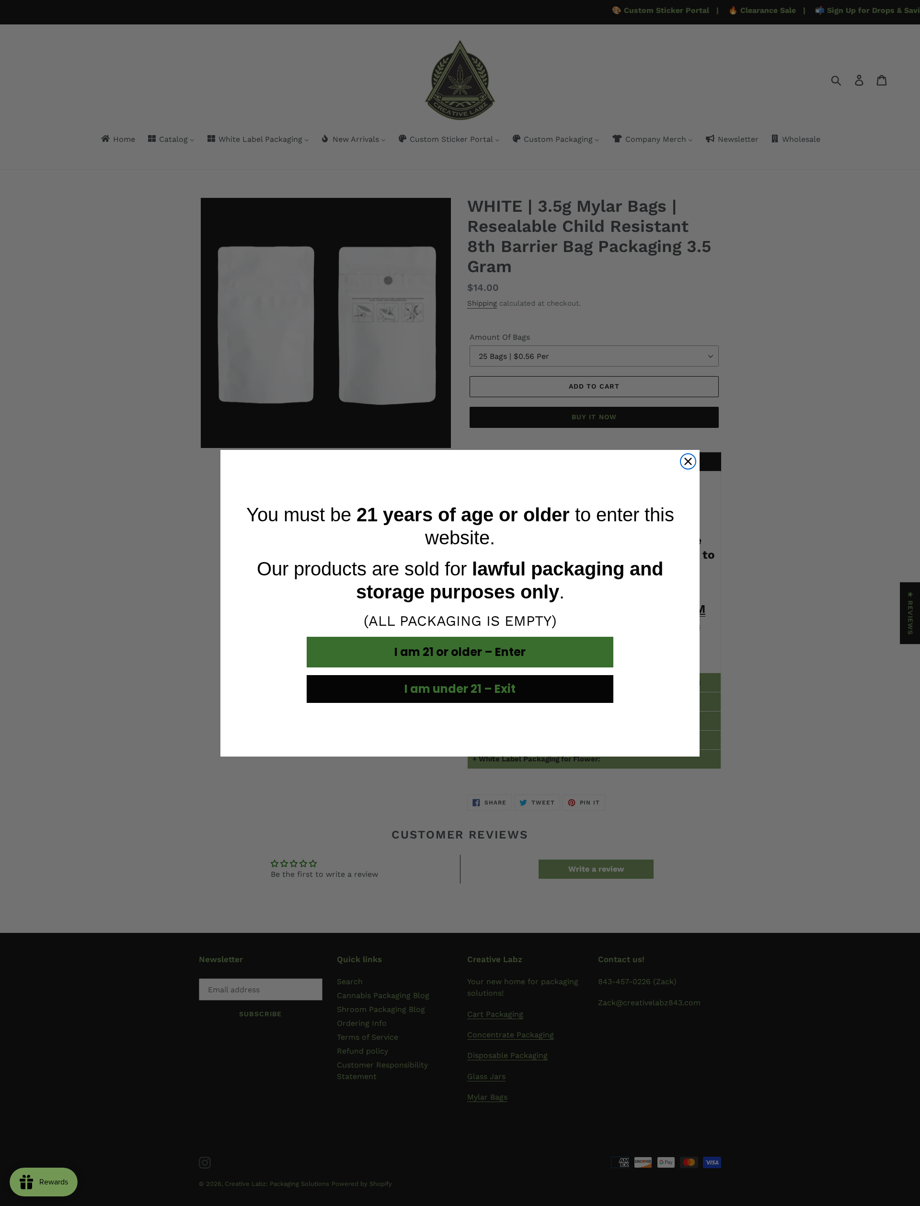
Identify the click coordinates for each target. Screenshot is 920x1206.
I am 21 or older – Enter (460, 652)
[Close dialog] (688, 461)
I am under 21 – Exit (460, 689)
